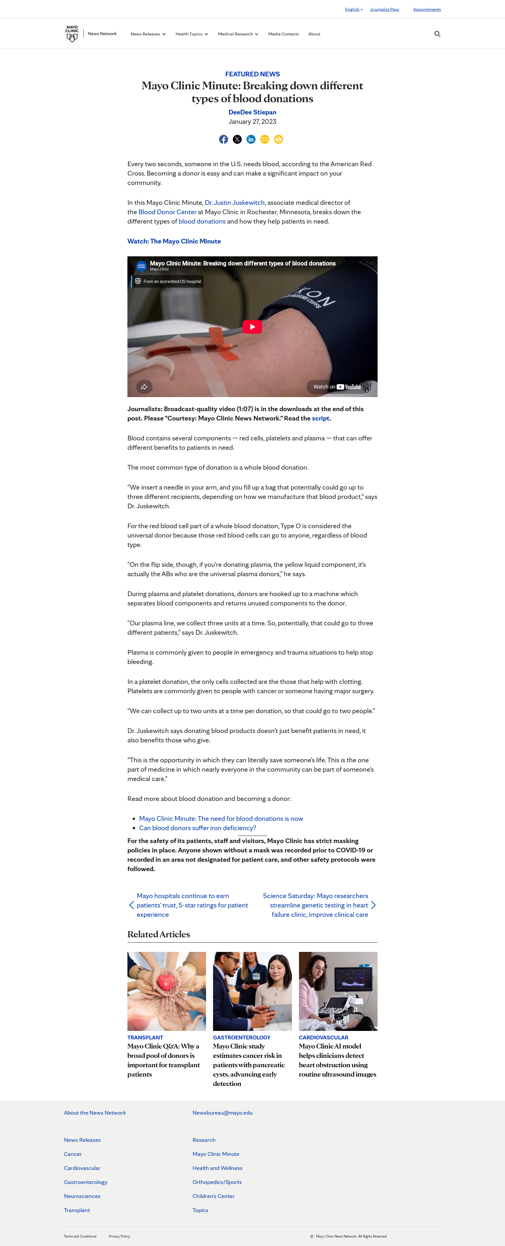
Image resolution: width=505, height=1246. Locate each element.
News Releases (82, 1139)
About (314, 34)
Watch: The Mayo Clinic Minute (174, 241)
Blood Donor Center (167, 211)
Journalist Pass (384, 9)
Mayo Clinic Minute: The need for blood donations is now (221, 818)
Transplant (77, 1210)
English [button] (352, 9)
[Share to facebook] (224, 138)
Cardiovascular (82, 1167)
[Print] (278, 138)
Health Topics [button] (189, 34)
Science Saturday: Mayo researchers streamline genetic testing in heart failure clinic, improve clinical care (315, 905)
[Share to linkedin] (251, 138)
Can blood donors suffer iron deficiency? (197, 827)
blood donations (202, 221)
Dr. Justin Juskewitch (235, 202)
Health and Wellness (218, 1167)
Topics (200, 1210)
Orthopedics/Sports (217, 1181)
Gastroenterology (85, 1181)
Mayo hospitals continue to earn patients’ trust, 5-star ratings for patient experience (192, 905)
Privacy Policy (119, 1236)
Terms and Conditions (80, 1236)
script (320, 418)
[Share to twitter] (238, 138)
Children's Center (214, 1195)
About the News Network (95, 1112)
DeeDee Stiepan (252, 112)
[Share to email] (265, 138)
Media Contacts (283, 34)
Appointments (427, 9)
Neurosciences (82, 1195)
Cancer (73, 1153)
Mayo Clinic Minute (216, 1153)
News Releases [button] (146, 34)
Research (204, 1139)
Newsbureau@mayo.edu (222, 1112)
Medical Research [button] (236, 34)
